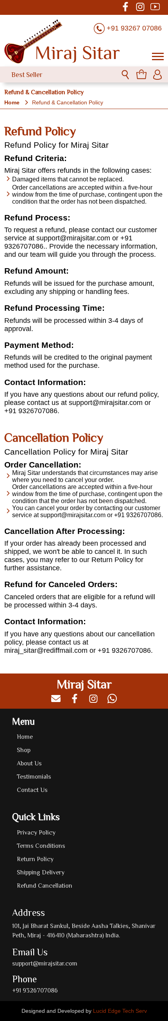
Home (12, 102)
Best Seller (27, 74)
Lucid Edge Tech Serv (120, 1011)
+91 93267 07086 (134, 28)
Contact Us (32, 789)
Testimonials (34, 776)
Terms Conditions (41, 845)
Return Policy (35, 859)
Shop (23, 750)
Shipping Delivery (40, 872)
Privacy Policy (36, 832)
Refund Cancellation (44, 885)
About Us (29, 763)
